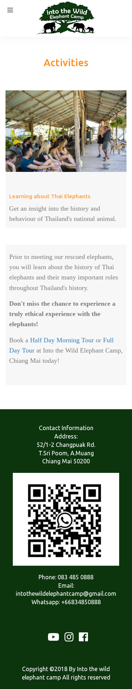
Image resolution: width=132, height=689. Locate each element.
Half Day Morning (55, 340)
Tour (87, 340)
